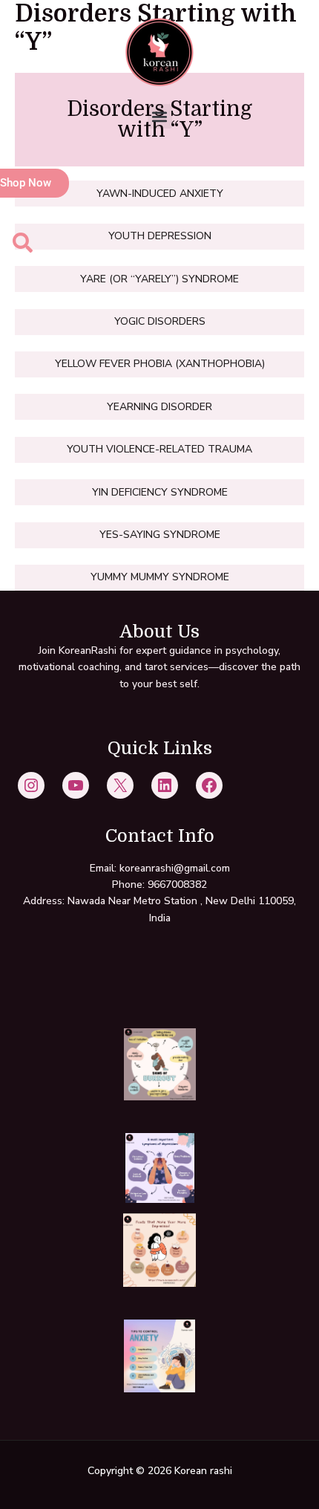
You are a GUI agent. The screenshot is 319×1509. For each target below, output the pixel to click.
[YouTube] (75, 785)
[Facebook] (209, 785)
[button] (160, 116)
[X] (120, 785)
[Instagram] (31, 785)
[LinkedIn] (164, 785)
